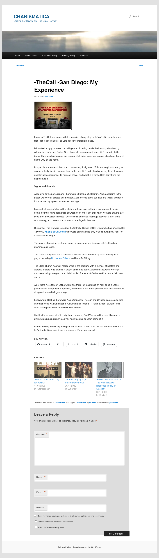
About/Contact (31, 55)
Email (41, 492)
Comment (41, 434)
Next (142, 65)
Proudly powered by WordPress (87, 547)
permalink (113, 402)
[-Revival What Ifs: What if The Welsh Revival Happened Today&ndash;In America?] (110, 370)
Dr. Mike (92, 402)
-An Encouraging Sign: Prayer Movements (76, 381)
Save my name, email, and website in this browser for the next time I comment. (71, 515)
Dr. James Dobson (60, 258)
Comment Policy (49, 55)
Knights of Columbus (55, 231)
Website (40, 507)
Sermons (84, 55)
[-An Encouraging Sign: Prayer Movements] (79, 370)
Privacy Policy (68, 55)
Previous (19, 65)
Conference (60, 402)
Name (41, 477)
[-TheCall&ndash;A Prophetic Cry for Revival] (48, 370)
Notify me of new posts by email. (51, 527)
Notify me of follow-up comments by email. (55, 521)
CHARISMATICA (31, 16)
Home (17, 55)
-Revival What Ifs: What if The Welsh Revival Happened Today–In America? (108, 384)
